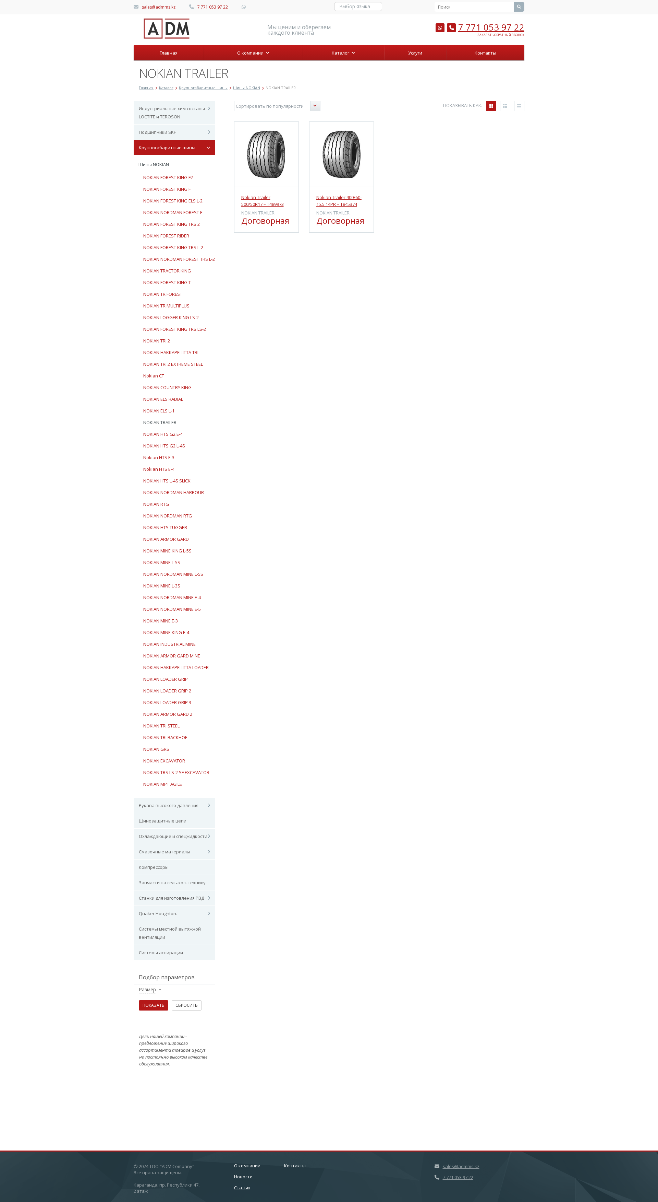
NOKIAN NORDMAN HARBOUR (173, 492)
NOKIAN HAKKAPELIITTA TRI (170, 352)
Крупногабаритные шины (167, 147)
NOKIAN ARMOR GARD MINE (171, 656)
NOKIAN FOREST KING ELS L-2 (173, 201)
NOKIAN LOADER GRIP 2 (167, 691)
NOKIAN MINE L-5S (161, 562)
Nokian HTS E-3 (158, 457)
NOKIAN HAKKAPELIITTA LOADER (176, 667)
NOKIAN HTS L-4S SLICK (167, 481)
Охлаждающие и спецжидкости (173, 836)
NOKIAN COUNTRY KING (167, 387)
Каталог (341, 53)
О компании (251, 53)
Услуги (415, 53)
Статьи (242, 1188)
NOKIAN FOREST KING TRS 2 (171, 224)
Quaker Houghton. (158, 913)
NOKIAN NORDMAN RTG (167, 516)
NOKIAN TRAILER (159, 422)
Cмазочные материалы (164, 852)
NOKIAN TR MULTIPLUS (166, 306)
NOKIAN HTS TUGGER (165, 527)
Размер (147, 989)
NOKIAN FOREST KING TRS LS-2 (174, 329)
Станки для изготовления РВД (171, 898)
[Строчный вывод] (505, 106)
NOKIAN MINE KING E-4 (166, 632)
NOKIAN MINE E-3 (160, 621)
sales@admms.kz (158, 7)
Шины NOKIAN (153, 164)
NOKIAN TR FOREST (162, 294)
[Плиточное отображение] (491, 106)
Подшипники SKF (157, 132)
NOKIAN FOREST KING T (167, 282)
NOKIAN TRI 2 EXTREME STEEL (173, 364)
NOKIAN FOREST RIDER (166, 236)
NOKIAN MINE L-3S (161, 586)
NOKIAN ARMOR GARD (166, 539)
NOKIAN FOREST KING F (167, 189)
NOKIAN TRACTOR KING (167, 271)
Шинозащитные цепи (162, 821)
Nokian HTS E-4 (158, 469)
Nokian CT (153, 376)
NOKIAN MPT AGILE (162, 784)
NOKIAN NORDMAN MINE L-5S (173, 574)
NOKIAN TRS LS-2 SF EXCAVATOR (176, 772)
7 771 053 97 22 (212, 7)
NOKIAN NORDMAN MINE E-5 (172, 609)
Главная (169, 53)
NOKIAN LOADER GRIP (165, 679)
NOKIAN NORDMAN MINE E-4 (172, 597)
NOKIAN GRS (156, 749)
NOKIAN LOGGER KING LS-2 (171, 317)
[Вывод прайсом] (519, 106)
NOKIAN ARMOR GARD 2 (167, 714)
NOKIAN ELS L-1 (158, 411)
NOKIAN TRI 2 (156, 341)
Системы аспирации (161, 952)
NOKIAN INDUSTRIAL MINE (169, 644)
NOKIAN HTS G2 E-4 (163, 434)
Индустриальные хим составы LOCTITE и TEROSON (172, 112)
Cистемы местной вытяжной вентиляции (170, 933)
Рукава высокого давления (168, 805)
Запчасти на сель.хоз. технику (172, 882)
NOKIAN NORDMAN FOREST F (172, 212)
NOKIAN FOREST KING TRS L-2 (173, 247)
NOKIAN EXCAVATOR (164, 761)
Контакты (485, 53)
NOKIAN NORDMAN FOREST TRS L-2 (179, 259)
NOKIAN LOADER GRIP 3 (167, 702)
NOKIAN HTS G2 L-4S (164, 446)
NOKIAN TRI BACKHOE (165, 737)
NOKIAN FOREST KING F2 (168, 177)
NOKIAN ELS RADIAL (163, 399)
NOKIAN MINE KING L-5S (167, 551)
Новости (243, 1177)
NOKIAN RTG (156, 504)
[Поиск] (519, 7)
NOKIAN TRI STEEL (161, 726)
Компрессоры (154, 867)
